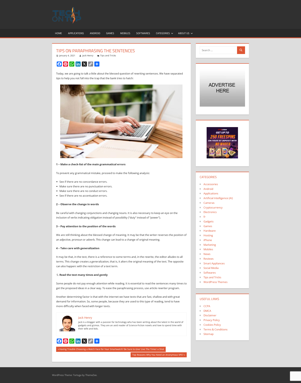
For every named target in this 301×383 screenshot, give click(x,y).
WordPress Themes (215, 282)
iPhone (207, 240)
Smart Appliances (214, 263)
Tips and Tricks (108, 55)
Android (95, 33)
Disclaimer (209, 315)
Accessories (210, 184)
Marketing (209, 245)
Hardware (209, 230)
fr (204, 216)
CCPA (206, 306)
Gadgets (208, 221)
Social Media (211, 268)
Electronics (210, 212)
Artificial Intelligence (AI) (218, 198)
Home (58, 33)
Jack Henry (87, 55)
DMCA (207, 311)
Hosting (208, 235)
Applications (76, 33)
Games (110, 33)
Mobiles (125, 33)
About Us (183, 33)
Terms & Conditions (215, 329)
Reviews (208, 258)
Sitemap (208, 334)
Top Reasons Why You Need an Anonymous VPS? (157, 355)
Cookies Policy (212, 324)
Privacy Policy (211, 320)
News (206, 254)
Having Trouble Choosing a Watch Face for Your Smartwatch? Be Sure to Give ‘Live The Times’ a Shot (111, 349)
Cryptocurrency (213, 207)
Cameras (208, 203)
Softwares (143, 33)
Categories (163, 33)
